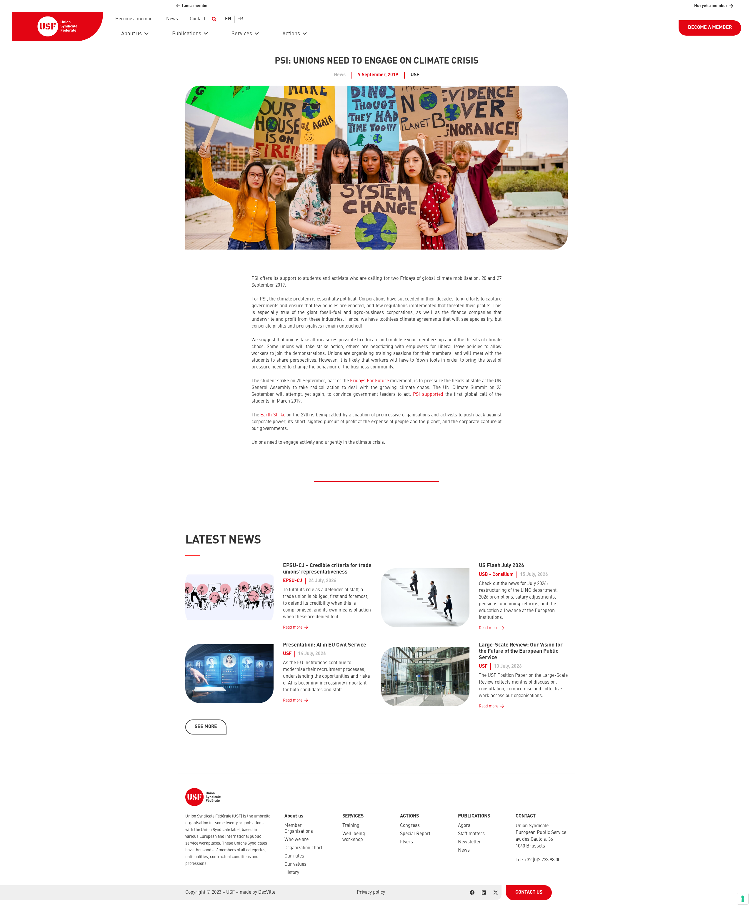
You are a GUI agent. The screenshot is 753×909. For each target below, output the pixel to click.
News (464, 850)
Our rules (294, 856)
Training (350, 825)
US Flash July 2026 (501, 565)
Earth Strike (272, 415)
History (291, 872)
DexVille (266, 892)
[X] (496, 892)
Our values (295, 864)
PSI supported (428, 394)
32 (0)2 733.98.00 (543, 860)
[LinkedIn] (484, 892)
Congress (410, 825)
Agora (464, 825)
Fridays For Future (369, 381)
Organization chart (303, 848)
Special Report (415, 834)
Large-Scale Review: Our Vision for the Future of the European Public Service (521, 651)
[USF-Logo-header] (57, 26)
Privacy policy (371, 892)
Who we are (296, 839)
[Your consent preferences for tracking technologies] (742, 898)
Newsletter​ (469, 842)
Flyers (406, 842)
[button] (214, 19)
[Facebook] (472, 892)
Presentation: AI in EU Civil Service (324, 645)
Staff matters (471, 834)
